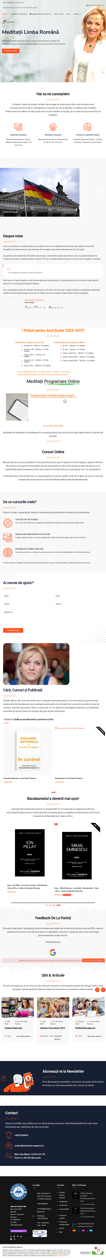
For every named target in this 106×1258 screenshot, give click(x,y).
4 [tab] (59, 905)
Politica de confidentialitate (65, 1223)
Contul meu (58, 14)
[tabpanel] (28, 756)
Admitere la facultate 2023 (17, 1028)
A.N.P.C (61, 1228)
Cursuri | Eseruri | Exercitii (41, 14)
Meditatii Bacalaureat (50, 1028)
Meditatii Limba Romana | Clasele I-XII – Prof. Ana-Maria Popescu (87, 1032)
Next (102, 988)
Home (5, 14)
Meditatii (10, 1036)
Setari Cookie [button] (85, 1253)
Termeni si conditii (62, 1217)
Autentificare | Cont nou (96, 5)
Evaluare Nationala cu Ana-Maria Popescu (20, 778)
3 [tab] (55, 905)
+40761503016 (42, 1204)
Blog (68, 14)
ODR (60, 1232)
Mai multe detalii (58, 1036)
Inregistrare (63, 1202)
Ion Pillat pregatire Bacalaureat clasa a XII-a (88, 1211)
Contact (76, 14)
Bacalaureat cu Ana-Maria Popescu (68, 778)
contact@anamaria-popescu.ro (13, 2)
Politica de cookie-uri (61, 1256)
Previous (96, 988)
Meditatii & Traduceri (18, 14)
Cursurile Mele (64, 1209)
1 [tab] (53, 792)
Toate (16, 1036)
